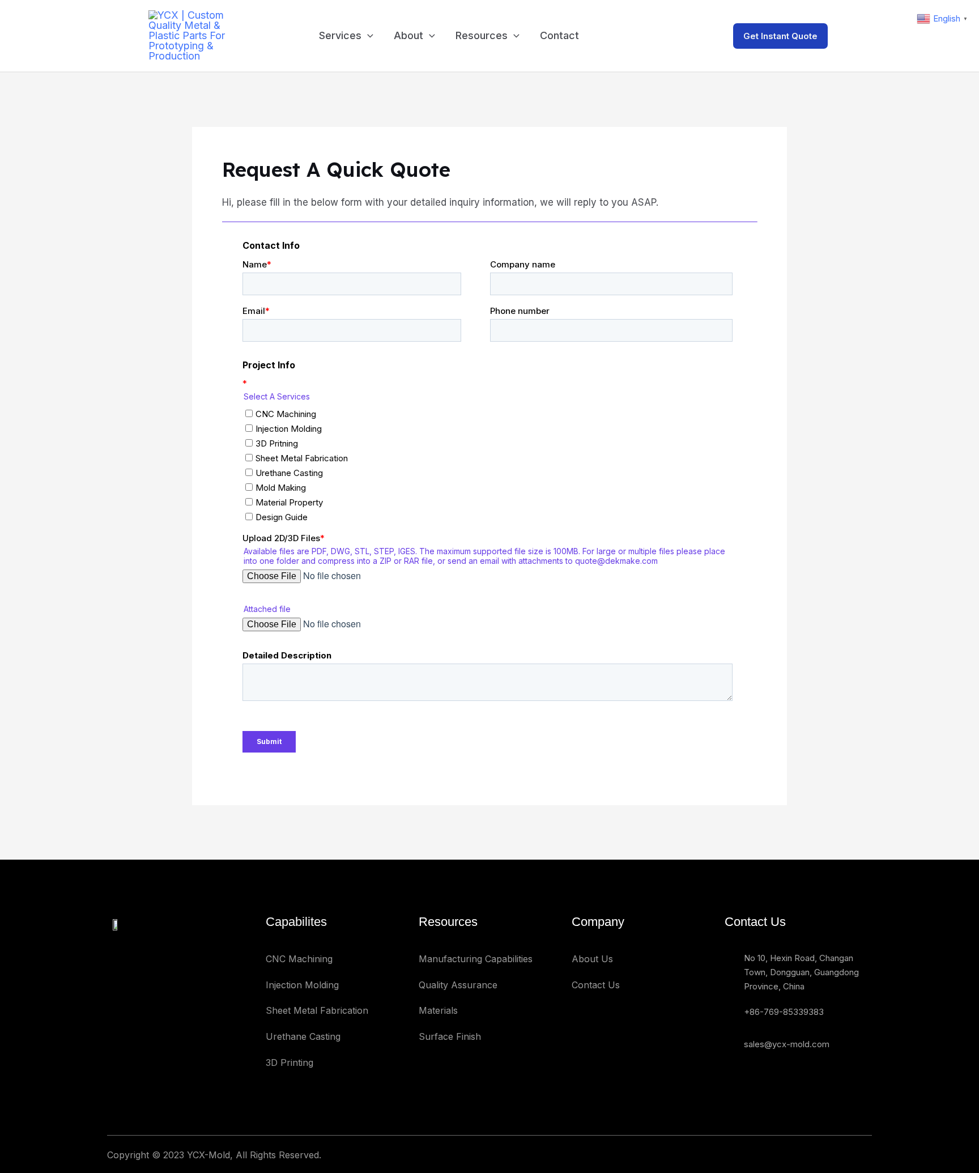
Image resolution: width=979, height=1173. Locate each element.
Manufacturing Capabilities (476, 958)
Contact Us (596, 985)
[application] (367, 36)
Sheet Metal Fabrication (317, 1010)
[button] (799, 36)
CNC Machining (299, 958)
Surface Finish (450, 1036)
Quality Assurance (458, 985)
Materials (438, 1010)
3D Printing (289, 1062)
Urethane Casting (303, 1036)
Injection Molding (302, 985)
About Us (592, 958)
